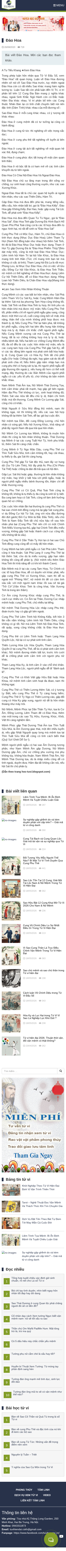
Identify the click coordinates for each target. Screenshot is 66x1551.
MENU (60, 5)
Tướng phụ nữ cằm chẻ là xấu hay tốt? (33, 1353)
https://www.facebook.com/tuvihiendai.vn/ (36, 1532)
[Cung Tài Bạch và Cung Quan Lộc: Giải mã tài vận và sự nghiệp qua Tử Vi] (9, 839)
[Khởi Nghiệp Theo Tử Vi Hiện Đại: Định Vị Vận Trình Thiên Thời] (11, 1189)
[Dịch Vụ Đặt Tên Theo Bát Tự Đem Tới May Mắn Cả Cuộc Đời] (11, 1223)
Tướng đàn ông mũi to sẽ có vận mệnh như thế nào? (37, 1393)
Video (47, 1495)
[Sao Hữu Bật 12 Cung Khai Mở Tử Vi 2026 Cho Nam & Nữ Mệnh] (11, 910)
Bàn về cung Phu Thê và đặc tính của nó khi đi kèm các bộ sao (36, 1430)
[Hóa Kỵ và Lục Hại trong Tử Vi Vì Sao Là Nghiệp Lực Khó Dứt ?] (11, 1023)
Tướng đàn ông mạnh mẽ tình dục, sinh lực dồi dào (35, 1380)
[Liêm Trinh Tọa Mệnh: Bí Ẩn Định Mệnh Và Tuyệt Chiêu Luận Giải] (11, 805)
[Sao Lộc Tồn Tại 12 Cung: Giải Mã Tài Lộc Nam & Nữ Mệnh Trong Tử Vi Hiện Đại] (11, 888)
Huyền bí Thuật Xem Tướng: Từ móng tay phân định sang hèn (34, 1367)
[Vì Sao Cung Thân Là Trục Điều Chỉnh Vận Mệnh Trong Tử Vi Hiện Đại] (11, 955)
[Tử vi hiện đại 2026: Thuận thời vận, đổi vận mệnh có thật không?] (11, 1045)
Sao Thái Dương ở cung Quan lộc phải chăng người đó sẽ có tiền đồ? (36, 1304)
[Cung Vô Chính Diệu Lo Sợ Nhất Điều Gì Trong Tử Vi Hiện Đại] (11, 933)
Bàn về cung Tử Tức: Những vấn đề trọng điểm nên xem (34, 1443)
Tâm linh (43, 1489)
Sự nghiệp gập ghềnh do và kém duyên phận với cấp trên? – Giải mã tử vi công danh (42, 1256)
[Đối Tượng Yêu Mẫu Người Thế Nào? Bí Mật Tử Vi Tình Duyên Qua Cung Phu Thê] (11, 865)
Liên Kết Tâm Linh (33, 1500)
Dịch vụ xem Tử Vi (26, 1495)
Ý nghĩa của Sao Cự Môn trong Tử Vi (32, 1467)
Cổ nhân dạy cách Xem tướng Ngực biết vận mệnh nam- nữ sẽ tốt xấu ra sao (36, 1317)
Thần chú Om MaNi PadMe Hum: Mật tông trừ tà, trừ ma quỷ (35, 1330)
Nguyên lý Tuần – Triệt (24, 1454)
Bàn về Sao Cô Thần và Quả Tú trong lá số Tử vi (35, 1418)
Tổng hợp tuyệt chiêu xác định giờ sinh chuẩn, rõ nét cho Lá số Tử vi (33, 1279)
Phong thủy (24, 1489)
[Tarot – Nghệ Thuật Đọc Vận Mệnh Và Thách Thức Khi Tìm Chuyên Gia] (11, 1206)
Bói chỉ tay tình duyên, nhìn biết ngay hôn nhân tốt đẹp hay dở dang (34, 1292)
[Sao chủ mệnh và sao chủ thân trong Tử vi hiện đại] (11, 978)
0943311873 (19, 1525)
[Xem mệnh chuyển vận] (19, 5)
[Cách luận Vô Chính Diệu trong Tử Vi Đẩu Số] (11, 1000)
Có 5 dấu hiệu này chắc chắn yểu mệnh (33, 1341)
